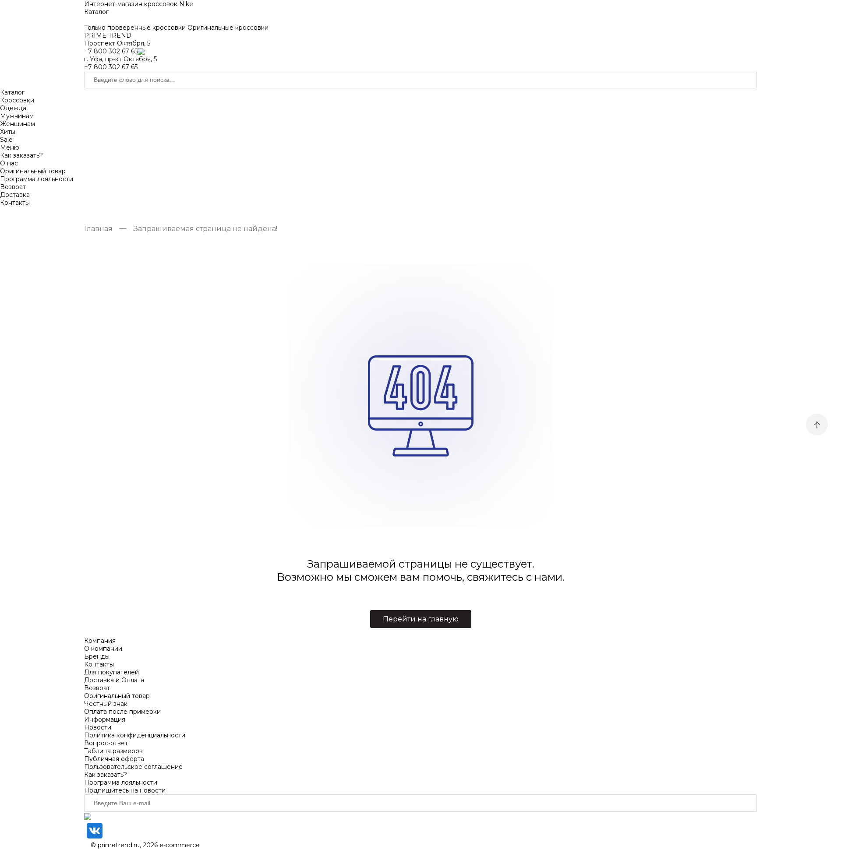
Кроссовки (17, 100)
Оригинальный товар (33, 171)
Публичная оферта (114, 759)
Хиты (7, 132)
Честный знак (105, 704)
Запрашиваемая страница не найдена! (205, 229)
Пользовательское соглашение (133, 767)
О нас (9, 163)
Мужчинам (17, 116)
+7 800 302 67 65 (111, 51)
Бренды (97, 656)
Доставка (15, 195)
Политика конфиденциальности (134, 735)
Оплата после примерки (122, 712)
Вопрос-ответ (106, 743)
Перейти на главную (421, 619)
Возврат (13, 187)
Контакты (15, 203)
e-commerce (179, 845)
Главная (98, 229)
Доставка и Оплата (114, 680)
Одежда (13, 108)
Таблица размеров (113, 751)
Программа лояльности (36, 179)
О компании (103, 649)
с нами (544, 577)
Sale (6, 140)
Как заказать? (21, 155)
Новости (97, 727)
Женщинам (17, 124)
